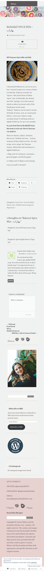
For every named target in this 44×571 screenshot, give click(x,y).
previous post (31, 86)
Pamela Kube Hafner (24, 251)
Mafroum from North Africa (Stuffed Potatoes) (13, 327)
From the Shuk (29, 202)
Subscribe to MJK (16, 408)
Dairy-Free (19, 202)
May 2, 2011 (22, 46)
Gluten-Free (11, 205)
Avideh (26, 141)
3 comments (22, 44)
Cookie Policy (34, 562)
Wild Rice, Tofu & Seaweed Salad (24, 333)
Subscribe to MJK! (16, 427)
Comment (28, 315)
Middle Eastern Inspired (24, 205)
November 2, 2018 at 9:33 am (27, 254)
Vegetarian (10, 208)
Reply (10, 281)
